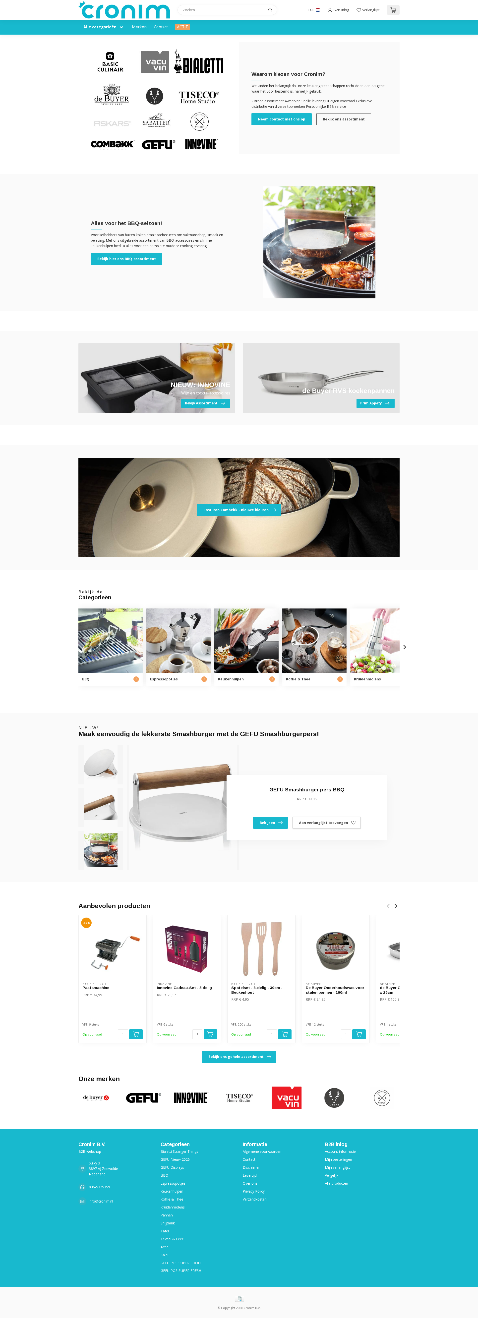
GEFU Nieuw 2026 (175, 1159)
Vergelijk (331, 1175)
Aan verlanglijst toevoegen (323, 822)
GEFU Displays (172, 1167)
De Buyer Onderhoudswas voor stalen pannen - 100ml (335, 990)
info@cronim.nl (101, 1201)
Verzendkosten (255, 1199)
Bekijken (267, 822)
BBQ (164, 1175)
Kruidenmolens (173, 1207)
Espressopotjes (173, 1183)
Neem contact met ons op (281, 119)
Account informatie (340, 1151)
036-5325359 (99, 1187)
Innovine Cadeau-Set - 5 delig (184, 988)
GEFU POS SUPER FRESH (181, 1270)
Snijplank (168, 1223)
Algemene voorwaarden (262, 1151)
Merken (139, 27)
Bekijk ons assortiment (344, 119)
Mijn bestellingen (338, 1159)
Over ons (250, 1183)
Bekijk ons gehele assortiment (236, 1056)
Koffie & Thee (172, 1199)
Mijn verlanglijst (337, 1167)
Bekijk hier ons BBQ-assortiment (126, 258)
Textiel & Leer (172, 1239)
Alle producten (336, 1183)
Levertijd (250, 1175)
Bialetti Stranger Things (179, 1151)
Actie (165, 1247)
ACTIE (182, 27)
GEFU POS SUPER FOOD (181, 1263)
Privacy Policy (254, 1191)
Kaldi (164, 1255)
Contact (161, 27)
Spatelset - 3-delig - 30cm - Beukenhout (257, 990)
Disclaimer (251, 1167)
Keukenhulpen (172, 1191)
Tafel (165, 1231)
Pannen (167, 1215)
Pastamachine (95, 988)
